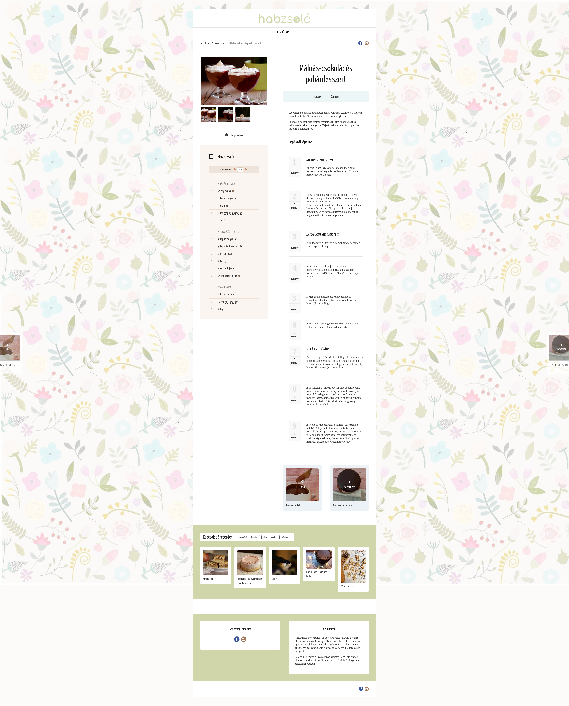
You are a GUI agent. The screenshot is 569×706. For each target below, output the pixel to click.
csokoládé (243, 537)
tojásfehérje (228, 294)
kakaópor (227, 253)
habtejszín (228, 268)
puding (274, 537)
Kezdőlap (283, 32)
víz (224, 220)
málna (228, 191)
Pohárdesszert (219, 43)
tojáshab (284, 537)
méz (226, 205)
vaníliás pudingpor (233, 213)
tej (224, 261)
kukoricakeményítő (233, 246)
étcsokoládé (231, 276)
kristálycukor (230, 198)
